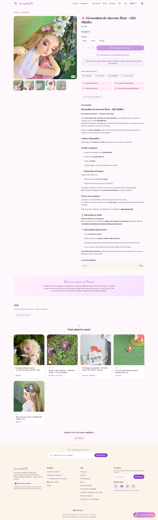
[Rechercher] (119, 3)
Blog (104, 3)
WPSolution (75, 517)
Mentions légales (86, 496)
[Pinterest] (133, 486)
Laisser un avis (24, 315)
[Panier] (142, 3)
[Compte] (125, 3)
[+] (92, 48)
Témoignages (85, 478)
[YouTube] (121, 486)
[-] (83, 48)
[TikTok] (127, 486)
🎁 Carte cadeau (53, 482)
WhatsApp (114, 75)
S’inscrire (139, 477)
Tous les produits (53, 472)
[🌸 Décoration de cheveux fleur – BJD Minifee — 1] (18, 85)
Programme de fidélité (88, 489)
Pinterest (88, 75)
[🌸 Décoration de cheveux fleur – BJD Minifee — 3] (40, 85)
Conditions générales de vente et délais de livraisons (102, 224)
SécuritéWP (92, 517)
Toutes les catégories (54, 475)
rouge (102, 41)
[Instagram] (116, 486)
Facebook (100, 76)
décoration (25, 12)
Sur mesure (96, 3)
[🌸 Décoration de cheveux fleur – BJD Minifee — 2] (29, 85)
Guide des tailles (86, 485)
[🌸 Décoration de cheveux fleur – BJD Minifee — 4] (50, 85)
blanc (85, 41)
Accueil (75, 3)
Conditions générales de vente (91, 492)
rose (93, 41)
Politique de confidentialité (89, 499)
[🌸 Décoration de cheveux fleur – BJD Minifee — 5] (61, 85)
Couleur (84, 37)
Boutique (84, 3)
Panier (49, 485)
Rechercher (101, 455)
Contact (83, 475)
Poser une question (93, 97)
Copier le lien (128, 75)
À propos (112, 3)
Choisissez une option (121, 48)
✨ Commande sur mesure (57, 478)
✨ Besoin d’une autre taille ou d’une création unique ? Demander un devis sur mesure (112, 62)
